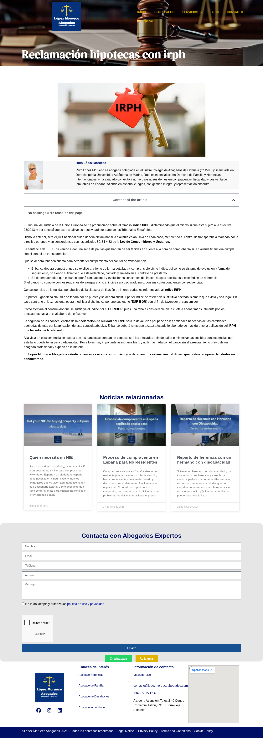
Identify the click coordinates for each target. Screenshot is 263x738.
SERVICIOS (190, 12)
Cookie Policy (203, 731)
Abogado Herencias (91, 674)
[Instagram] (49, 710)
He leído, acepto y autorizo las (64, 603)
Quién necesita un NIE (51, 457)
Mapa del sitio (142, 674)
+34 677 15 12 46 (145, 693)
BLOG (215, 12)
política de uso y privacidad (85, 603)
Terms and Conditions (176, 731)
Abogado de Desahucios (94, 696)
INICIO (141, 12)
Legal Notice (126, 731)
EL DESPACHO (164, 12)
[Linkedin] (60, 710)
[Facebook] (39, 710)
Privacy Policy (147, 731)
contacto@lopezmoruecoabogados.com (160, 685)
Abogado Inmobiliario (92, 707)
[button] (233, 200)
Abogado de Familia (91, 685)
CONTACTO (235, 12)
